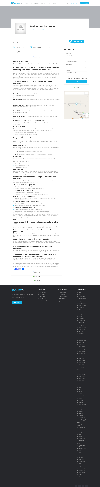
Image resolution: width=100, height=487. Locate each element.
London (80, 384)
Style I (80, 429)
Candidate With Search (81, 446)
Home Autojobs (82, 311)
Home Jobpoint (82, 296)
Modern (80, 301)
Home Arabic (81, 333)
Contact (80, 474)
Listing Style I (81, 342)
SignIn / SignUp (82, 472)
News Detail (81, 478)
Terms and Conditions (72, 78)
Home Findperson (82, 303)
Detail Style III (81, 411)
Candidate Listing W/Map (81, 442)
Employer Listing (43, 300)
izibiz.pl (28, 256)
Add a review (34, 29)
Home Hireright (82, 325)
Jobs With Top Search (81, 354)
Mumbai (80, 393)
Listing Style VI (82, 351)
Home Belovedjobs (83, 336)
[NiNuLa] (18, 3)
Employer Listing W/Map (81, 421)
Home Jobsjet (82, 329)
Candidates (42, 3)
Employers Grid (43, 301)
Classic (80, 316)
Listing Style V (82, 349)
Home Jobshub (82, 320)
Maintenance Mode (83, 468)
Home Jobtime (82, 322)
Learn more (17, 302)
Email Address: (69, 58)
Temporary (81, 402)
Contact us (61, 301)
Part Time (81, 400)
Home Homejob (82, 318)
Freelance (81, 396)
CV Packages (62, 294)
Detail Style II (81, 409)
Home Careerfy (82, 335)
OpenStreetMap (84, 118)
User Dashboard (62, 292)
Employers (36, 3)
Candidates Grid (62, 298)
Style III (80, 432)
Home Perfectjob (82, 298)
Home (27, 3)
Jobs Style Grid (43, 298)
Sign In (77, 3)
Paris (80, 387)
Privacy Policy (83, 78)
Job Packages (43, 292)
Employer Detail (82, 427)
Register (72, 3)
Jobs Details (81, 406)
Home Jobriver (82, 313)
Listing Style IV (82, 348)
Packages (49, 3)
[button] (76, 103)
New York (81, 385)
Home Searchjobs (82, 314)
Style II (80, 431)
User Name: (68, 53)
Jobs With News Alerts (81, 368)
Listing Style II (81, 344)
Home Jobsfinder (82, 327)
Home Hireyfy (81, 307)
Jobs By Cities (82, 382)
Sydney (80, 391)
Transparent (81, 324)
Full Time (81, 398)
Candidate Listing (63, 296)
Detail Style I (81, 407)
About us (61, 300)
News (80, 476)
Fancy (80, 309)
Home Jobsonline (82, 305)
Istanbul (80, 389)
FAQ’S (80, 466)
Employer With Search (81, 425)
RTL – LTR (81, 331)
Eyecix (35, 486)
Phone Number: (69, 64)
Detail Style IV (81, 413)
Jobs (31, 3)
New (80, 294)
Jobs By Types (82, 395)
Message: (68, 70)
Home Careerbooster (83, 300)
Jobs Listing (42, 296)
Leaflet (80, 118)
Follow (43, 29)
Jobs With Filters (82, 340)
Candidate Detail (82, 448)
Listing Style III (82, 346)
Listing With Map (82, 404)
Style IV (80, 434)
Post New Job (43, 294)
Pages (54, 3)
